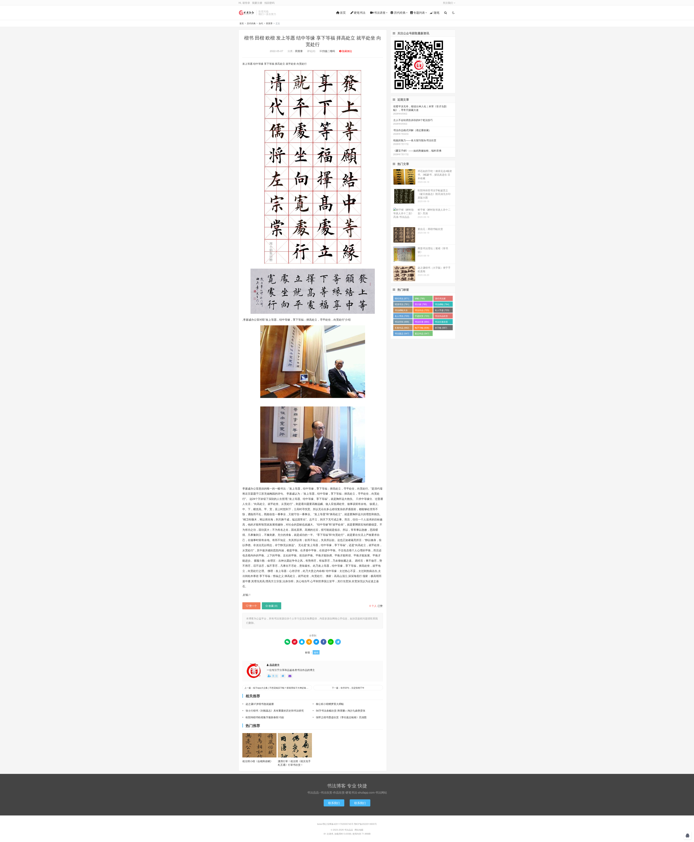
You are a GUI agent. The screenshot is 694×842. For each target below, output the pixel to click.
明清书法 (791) (402, 304)
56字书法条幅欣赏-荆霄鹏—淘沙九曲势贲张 (340, 710)
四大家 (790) (421, 304)
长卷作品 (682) (402, 327)
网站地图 (359, 829)
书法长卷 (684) (422, 321)
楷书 (316, 652)
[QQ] (302, 642)
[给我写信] (290, 676)
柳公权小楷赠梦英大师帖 (330, 704)
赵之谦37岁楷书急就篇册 (260, 704)
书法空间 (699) (402, 321)
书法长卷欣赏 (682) (441, 322)
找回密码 (269, 3)
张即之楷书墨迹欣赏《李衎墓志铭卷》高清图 (341, 717)
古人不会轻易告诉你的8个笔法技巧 (413, 120)
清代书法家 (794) (440, 299)
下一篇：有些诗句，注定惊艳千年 (348, 687)
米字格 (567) (441, 327)
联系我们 (334, 803)
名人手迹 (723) (442, 310)
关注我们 (448, 3)
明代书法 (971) (402, 298)
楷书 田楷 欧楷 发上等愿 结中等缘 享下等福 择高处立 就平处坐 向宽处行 (312, 40)
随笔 (437, 12)
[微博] (294, 642)
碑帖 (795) (420, 298)
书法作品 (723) (422, 310)
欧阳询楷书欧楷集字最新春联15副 (265, 717)
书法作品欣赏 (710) (441, 316)
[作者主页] (283, 676)
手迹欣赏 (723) (422, 315)
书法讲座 (379, 12)
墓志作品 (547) (422, 333)
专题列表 (419, 12)
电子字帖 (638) (422, 327)
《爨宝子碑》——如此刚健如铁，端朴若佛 (417, 150)
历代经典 (400, 12)
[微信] (287, 642)
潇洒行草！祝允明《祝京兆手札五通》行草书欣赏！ (294, 762)
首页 (343, 12)
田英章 (269, 23)
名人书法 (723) (402, 315)
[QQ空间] (309, 642)
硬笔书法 (359, 12)
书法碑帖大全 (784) (401, 311)
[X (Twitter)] (316, 642)
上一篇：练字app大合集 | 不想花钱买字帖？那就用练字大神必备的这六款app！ (278, 687)
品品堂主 (274, 665)
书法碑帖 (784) (442, 304)
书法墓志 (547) (402, 333)
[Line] (331, 642)
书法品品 (246, 13)
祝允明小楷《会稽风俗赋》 (257, 761)
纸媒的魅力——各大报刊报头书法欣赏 (414, 140)
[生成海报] (338, 642)
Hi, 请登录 (244, 3)
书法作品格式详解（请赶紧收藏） (412, 130)
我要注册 (257, 3)
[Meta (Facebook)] (323, 642)
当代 (261, 23)
